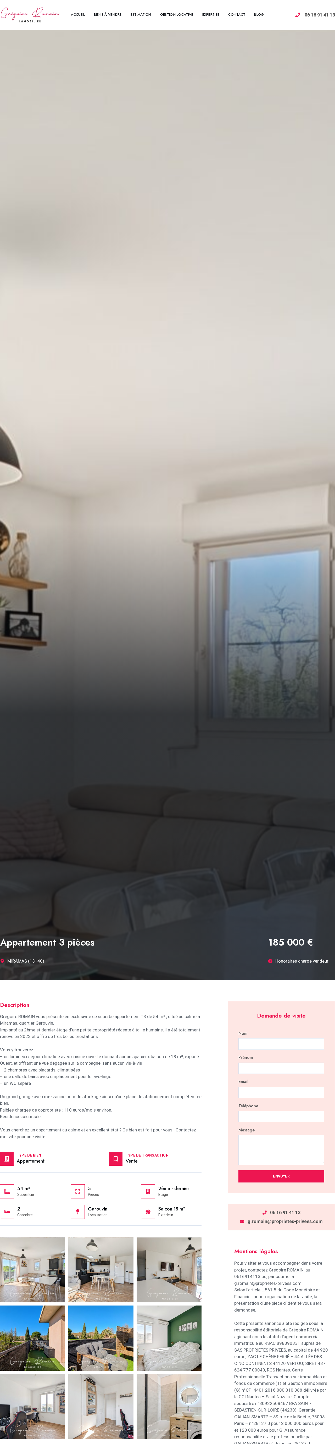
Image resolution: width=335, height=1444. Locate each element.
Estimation (141, 14)
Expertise (211, 14)
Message (246, 1130)
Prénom (245, 1057)
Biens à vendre (108, 14)
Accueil (78, 14)
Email (243, 1082)
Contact (236, 14)
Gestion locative (176, 14)
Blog (259, 14)
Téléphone (248, 1106)
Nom (242, 1033)
